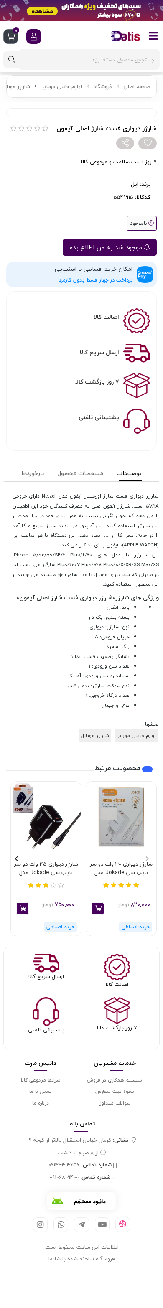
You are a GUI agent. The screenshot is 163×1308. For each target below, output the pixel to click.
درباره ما (40, 1103)
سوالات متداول (114, 1103)
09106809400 (80, 1177)
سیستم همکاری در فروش (114, 1080)
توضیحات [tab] (129, 473)
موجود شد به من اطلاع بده (107, 247)
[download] (81, 1201)
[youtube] (102, 1224)
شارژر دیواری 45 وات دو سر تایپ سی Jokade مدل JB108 (46, 868)
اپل (134, 184)
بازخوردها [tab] (32, 473)
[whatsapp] (60, 1224)
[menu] (153, 36)
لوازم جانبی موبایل (61, 86)
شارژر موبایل (15, 86)
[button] (98, 908)
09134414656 (80, 1165)
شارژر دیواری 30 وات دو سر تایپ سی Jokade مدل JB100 (121, 868)
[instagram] (40, 1224)
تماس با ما (40, 1091)
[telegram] (81, 1224)
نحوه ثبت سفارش (114, 1091)
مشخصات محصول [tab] (80, 473)
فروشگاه (102, 86)
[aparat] (122, 1224)
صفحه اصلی (136, 86)
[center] (11, 59)
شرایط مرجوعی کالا (40, 1080)
